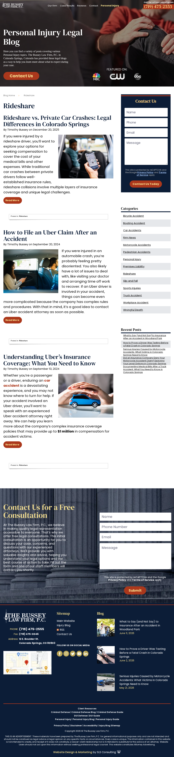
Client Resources (87, 708)
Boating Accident (134, 223)
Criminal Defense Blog (83, 712)
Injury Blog (63, 625)
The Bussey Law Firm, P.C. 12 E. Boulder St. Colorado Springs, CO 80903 (27, 662)
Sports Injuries (132, 288)
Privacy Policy (145, 172)
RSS (62, 630)
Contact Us (21, 76)
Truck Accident (132, 295)
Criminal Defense (60, 712)
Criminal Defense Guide (110, 712)
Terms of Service (143, 580)
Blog (100, 613)
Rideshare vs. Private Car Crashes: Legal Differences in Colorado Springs (57, 120)
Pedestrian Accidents (136, 252)
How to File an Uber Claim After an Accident (50, 235)
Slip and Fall (130, 281)
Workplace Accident (136, 302)
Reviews (81, 5)
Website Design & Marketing (72, 752)
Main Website (66, 621)
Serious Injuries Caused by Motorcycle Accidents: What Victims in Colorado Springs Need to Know (144, 352)
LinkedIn (86, 654)
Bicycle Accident (133, 216)
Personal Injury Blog (83, 719)
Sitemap (63, 613)
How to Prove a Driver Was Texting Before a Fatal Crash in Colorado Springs (145, 344)
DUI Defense (81, 715)
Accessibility (90, 725)
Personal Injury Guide (107, 719)
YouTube (73, 654)
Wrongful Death (133, 310)
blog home (9, 95)
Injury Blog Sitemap (109, 725)
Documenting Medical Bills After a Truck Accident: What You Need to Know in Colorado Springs (144, 369)
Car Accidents (132, 230)
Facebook (60, 654)
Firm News (129, 237)
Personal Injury (132, 259)
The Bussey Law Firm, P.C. (12, 5)
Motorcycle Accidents (137, 245)
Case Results (67, 5)
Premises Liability (133, 266)
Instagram (66, 654)
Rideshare (23, 216)
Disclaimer (76, 725)
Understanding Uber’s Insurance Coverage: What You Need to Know (49, 360)
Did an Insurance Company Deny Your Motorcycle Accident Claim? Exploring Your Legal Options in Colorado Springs (144, 360)
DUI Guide (94, 715)
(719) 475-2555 (31, 629)
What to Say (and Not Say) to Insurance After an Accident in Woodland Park (144, 337)
